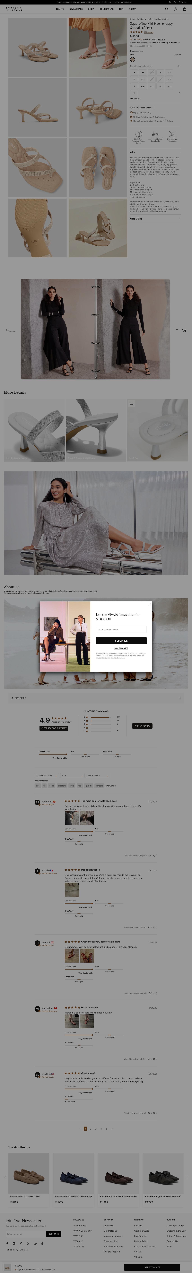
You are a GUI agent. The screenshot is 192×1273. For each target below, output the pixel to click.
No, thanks (121, 648)
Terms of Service (118, 658)
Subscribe (121, 640)
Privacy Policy (101, 658)
